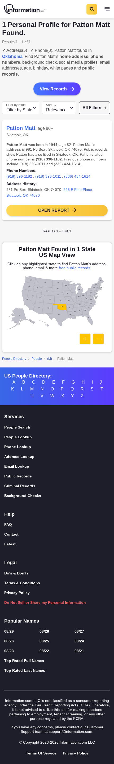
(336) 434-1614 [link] (77, 176)
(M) (49, 359)
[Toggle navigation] (107, 9)
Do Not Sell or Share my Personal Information (45, 602)
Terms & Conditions (22, 583)
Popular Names (21, 621)
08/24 (79, 641)
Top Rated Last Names (24, 670)
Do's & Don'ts (16, 573)
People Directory (14, 359)
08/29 (9, 631)
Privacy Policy (17, 593)
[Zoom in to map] (85, 339)
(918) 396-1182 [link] (19, 176)
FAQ (8, 524)
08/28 (44, 631)
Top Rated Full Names (24, 661)
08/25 (44, 641)
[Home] (25, 9)
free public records (74, 268)
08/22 (44, 651)
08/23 (9, 651)
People (37, 359)
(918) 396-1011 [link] (48, 176)
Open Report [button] (53, 210)
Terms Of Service (41, 753)
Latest (10, 544)
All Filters (91, 107)
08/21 (79, 651)
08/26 (9, 641)
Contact (11, 534)
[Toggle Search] (91, 9)
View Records (54, 89)
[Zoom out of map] (98, 339)
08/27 (79, 631)
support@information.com (70, 731)
